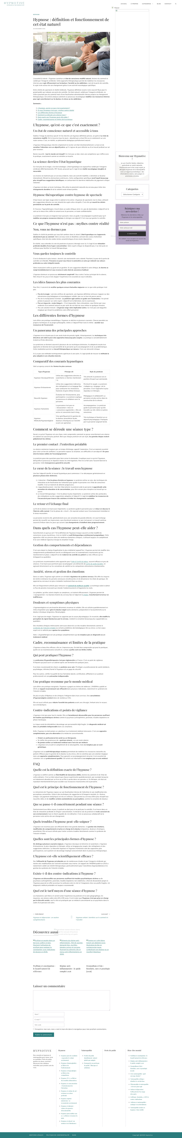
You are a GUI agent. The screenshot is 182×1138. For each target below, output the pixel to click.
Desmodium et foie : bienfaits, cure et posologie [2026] (98, 969)
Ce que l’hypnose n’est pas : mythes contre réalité (56, 110)
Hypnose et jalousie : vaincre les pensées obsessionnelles (67, 1108)
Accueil (124, 3)
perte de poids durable (94, 564)
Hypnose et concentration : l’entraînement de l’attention (69, 1086)
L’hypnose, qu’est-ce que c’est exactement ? (54, 108)
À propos (134, 3)
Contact (168, 3)
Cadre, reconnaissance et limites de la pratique (55, 119)
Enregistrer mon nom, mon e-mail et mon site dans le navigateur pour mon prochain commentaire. (71, 1029)
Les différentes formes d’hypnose (50, 113)
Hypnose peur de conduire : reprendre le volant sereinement (69, 1058)
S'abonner (132, 234)
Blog (159, 3)
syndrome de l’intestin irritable (44, 628)
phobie (85, 595)
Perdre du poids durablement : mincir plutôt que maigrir (90, 1058)
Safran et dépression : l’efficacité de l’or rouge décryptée (137, 1092)
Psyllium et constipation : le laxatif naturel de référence (44, 969)
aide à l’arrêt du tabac (79, 561)
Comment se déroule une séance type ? (52, 115)
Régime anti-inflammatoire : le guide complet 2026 (70, 969)
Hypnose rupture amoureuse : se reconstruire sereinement (69, 1101)
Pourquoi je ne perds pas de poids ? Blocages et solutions (91, 1065)
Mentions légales (36, 1135)
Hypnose (36, 14)
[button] (175, 4)
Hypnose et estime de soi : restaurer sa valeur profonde (69, 1093)
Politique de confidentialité (57, 1135)
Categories (146, 3)
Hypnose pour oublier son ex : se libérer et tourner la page (69, 1116)
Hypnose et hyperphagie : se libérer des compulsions (69, 1073)
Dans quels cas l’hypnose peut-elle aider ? (53, 117)
